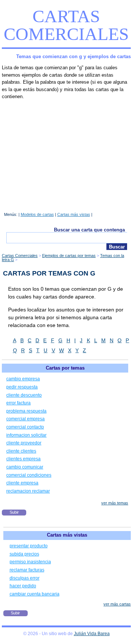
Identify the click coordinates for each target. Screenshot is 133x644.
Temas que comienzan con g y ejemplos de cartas (73, 56)
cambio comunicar (24, 467)
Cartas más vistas (73, 214)
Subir (14, 512)
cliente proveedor (23, 443)
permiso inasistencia (30, 561)
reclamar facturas (27, 570)
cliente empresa (22, 482)
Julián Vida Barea (92, 633)
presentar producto (29, 545)
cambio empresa (23, 378)
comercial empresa (25, 418)
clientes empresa (23, 458)
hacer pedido (23, 585)
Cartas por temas (65, 368)
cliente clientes (21, 451)
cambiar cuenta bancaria (34, 594)
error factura (18, 403)
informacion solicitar (26, 435)
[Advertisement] (66, 154)
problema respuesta (26, 411)
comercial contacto (25, 427)
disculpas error (25, 578)
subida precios (24, 554)
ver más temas (114, 503)
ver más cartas (117, 604)
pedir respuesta (22, 387)
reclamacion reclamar (28, 491)
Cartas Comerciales (66, 25)
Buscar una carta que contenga (89, 230)
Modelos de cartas (37, 214)
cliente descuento (24, 395)
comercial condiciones (28, 475)
